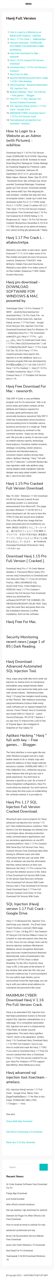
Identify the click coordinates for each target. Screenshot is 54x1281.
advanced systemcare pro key (20, 1230)
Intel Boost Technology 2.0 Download (24, 1132)
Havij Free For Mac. (19, 74)
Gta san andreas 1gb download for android (26, 1210)
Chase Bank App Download (19, 1121)
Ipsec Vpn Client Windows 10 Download (25, 1245)
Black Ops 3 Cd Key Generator (20, 1142)
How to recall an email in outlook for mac (25, 1224)
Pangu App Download (16, 1193)
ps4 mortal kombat (15, 1199)
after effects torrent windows (20, 1204)
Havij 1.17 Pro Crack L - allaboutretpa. (28, 39)
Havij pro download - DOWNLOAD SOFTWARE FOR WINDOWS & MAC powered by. (27, 46)
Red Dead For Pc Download (19, 1250)
